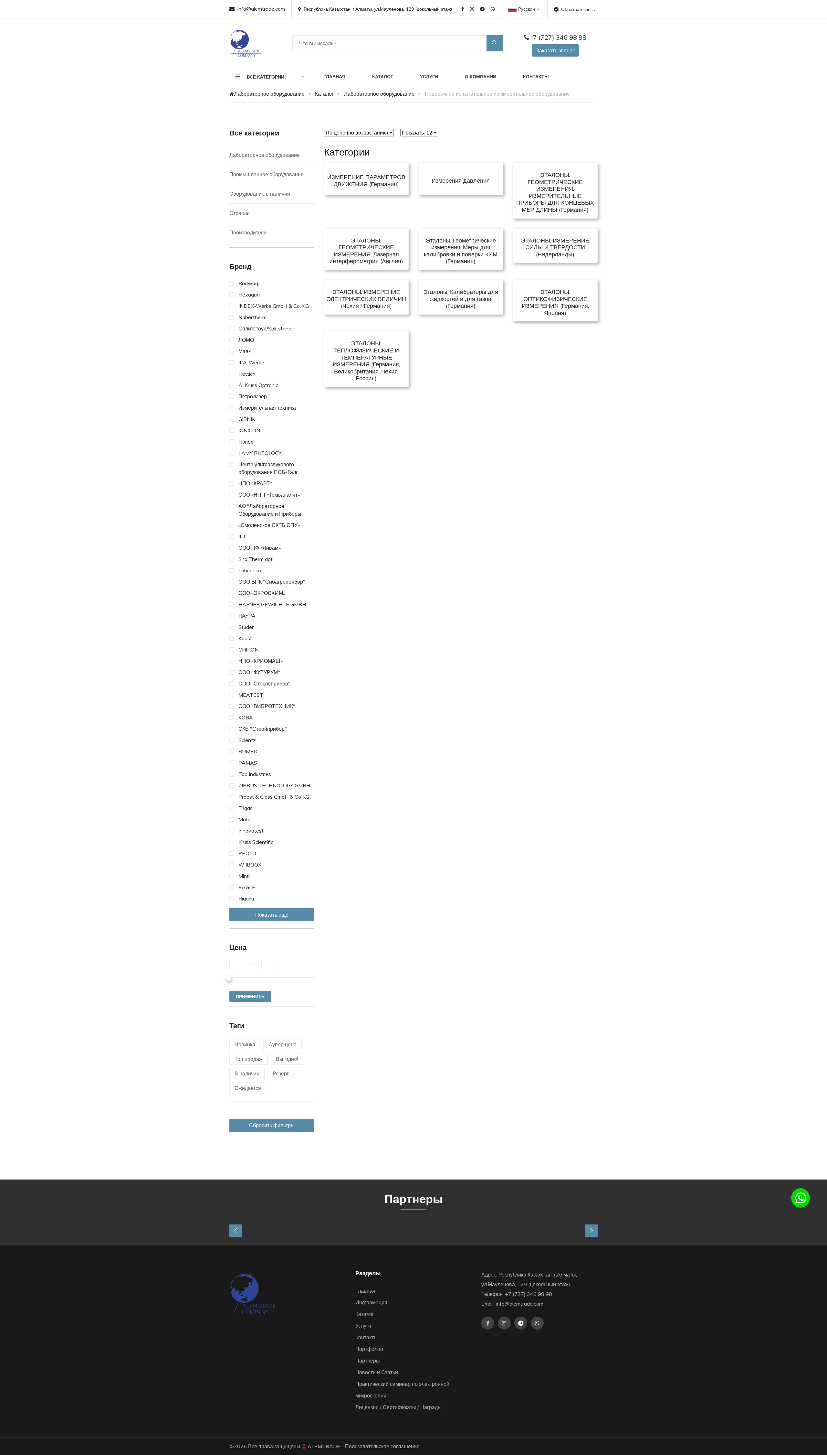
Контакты (536, 77)
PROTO (247, 853)
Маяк (244, 351)
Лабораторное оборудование (269, 94)
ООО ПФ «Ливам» (259, 547)
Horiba (246, 441)
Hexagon (249, 294)
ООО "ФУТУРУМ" (259, 672)
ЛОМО (246, 340)
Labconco (249, 570)
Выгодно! (287, 1059)
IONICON (249, 430)
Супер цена (282, 1044)
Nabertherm (252, 317)
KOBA (245, 717)
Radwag (248, 283)
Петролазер (252, 396)
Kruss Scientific (255, 842)
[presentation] (235, 1230)
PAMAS (247, 763)
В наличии (247, 1073)
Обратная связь (578, 9)
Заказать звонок (555, 50)
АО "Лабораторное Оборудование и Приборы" (271, 510)
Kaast (245, 638)
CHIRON (248, 649)
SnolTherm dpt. (256, 559)
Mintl (244, 876)
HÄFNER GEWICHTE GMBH (272, 604)
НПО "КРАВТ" (255, 483)
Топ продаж (249, 1059)
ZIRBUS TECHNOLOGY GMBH (274, 785)
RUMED (247, 751)
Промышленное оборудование (266, 174)
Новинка (245, 1044)
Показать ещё (271, 914)
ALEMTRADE (324, 1446)
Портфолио (369, 1349)
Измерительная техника (267, 407)
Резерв (281, 1073)
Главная (334, 77)
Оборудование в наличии (259, 193)
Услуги (429, 77)
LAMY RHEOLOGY (259, 453)
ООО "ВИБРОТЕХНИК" (266, 706)
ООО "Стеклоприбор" (264, 683)
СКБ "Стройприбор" (262, 729)
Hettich (247, 374)
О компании (480, 77)
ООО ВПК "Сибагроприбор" (271, 581)
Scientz (247, 740)
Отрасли (239, 213)
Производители (248, 232)
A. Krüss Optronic (258, 385)
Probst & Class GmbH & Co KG (273, 796)
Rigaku (246, 898)
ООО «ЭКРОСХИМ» (261, 593)
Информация (371, 1302)
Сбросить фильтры (272, 1125)
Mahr (244, 819)
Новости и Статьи (376, 1372)
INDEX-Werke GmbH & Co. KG (273, 306)
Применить (250, 996)
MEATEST (250, 695)
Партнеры (367, 1360)
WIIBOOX (249, 864)
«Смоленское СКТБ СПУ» (269, 525)
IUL (242, 536)
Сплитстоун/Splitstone (264, 328)
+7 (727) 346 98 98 (557, 37)
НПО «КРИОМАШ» (260, 661)
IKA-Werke (251, 362)
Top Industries (254, 774)
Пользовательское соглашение (382, 1446)
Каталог (382, 77)
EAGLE (246, 887)
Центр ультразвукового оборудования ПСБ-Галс (268, 468)
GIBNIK (246, 419)
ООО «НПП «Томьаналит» (269, 494)
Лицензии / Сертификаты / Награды (398, 1407)
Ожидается (248, 1088)
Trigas (245, 808)
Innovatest (251, 830)
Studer (246, 627)
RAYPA (247, 615)
